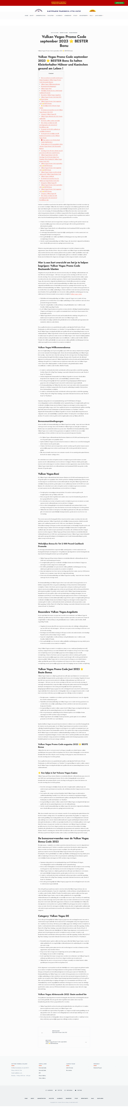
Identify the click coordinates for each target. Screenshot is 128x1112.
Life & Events (69, 1068)
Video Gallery (42, 1078)
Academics (59, 15)
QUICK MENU (98, 15)
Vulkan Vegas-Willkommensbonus (50, 84)
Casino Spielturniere (47, 142)
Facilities (50, 15)
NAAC (91, 15)
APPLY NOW (119, 3)
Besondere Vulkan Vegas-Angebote (51, 95)
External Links (42, 1068)
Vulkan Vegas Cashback (47, 176)
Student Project (98, 1068)
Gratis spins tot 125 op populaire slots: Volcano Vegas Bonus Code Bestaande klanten (51, 146)
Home (26, 15)
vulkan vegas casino (76, 294)
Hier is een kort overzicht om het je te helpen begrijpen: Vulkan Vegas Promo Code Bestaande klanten (51, 80)
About (31, 15)
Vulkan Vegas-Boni (46, 88)
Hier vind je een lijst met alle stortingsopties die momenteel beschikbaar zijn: (48, 125)
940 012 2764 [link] (18, 1070)
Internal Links (42, 1070)
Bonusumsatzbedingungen (48, 86)
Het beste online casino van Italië (50, 120)
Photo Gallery (42, 1075)
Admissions (67, 15)
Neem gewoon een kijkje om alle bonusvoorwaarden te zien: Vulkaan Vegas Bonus (49, 135)
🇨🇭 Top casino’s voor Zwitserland (50, 140)
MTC (57, 32)
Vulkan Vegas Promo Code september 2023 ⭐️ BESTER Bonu (56, 1042)
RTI (40, 1073)
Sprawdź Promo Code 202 (59, 1031)
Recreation (69, 1070)
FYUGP (75, 15)
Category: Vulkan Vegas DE (48, 114)
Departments (83, 15)
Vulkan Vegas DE (73, 32)
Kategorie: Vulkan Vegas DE (49, 183)
